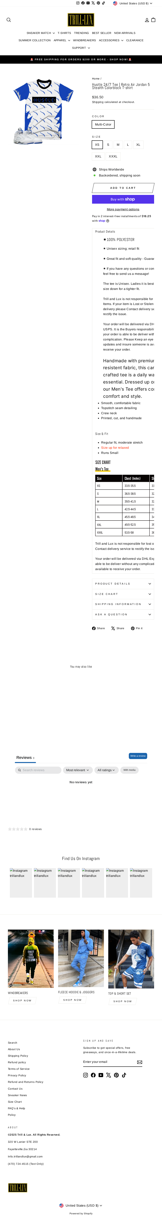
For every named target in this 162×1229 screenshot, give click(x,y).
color (98, 116)
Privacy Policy (17, 1075)
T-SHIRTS (64, 33)
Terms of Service (19, 1068)
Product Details (113, 583)
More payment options (123, 209)
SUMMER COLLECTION (35, 40)
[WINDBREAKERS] (31, 959)
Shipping (98, 102)
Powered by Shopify (81, 1213)
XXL (98, 156)
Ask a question (111, 614)
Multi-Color (103, 124)
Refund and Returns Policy (25, 1081)
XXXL (113, 156)
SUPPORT (79, 47)
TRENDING (81, 33)
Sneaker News (17, 1095)
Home (96, 78)
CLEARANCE (135, 40)
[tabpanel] (81, 795)
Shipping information (118, 604)
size (96, 136)
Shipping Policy (18, 1055)
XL (138, 144)
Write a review (138, 755)
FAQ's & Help (16, 1108)
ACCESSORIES (109, 40)
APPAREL (60, 40)
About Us (14, 1049)
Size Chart (106, 593)
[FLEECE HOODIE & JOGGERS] (81, 958)
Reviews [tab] (25, 757)
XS (97, 144)
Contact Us (15, 1088)
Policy (12, 1114)
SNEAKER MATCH (39, 33)
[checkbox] (129, 770)
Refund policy (17, 1062)
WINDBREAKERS (84, 40)
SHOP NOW (22, 1000)
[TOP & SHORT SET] (131, 959)
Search (12, 1042)
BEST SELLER (101, 33)
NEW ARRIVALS (124, 33)
